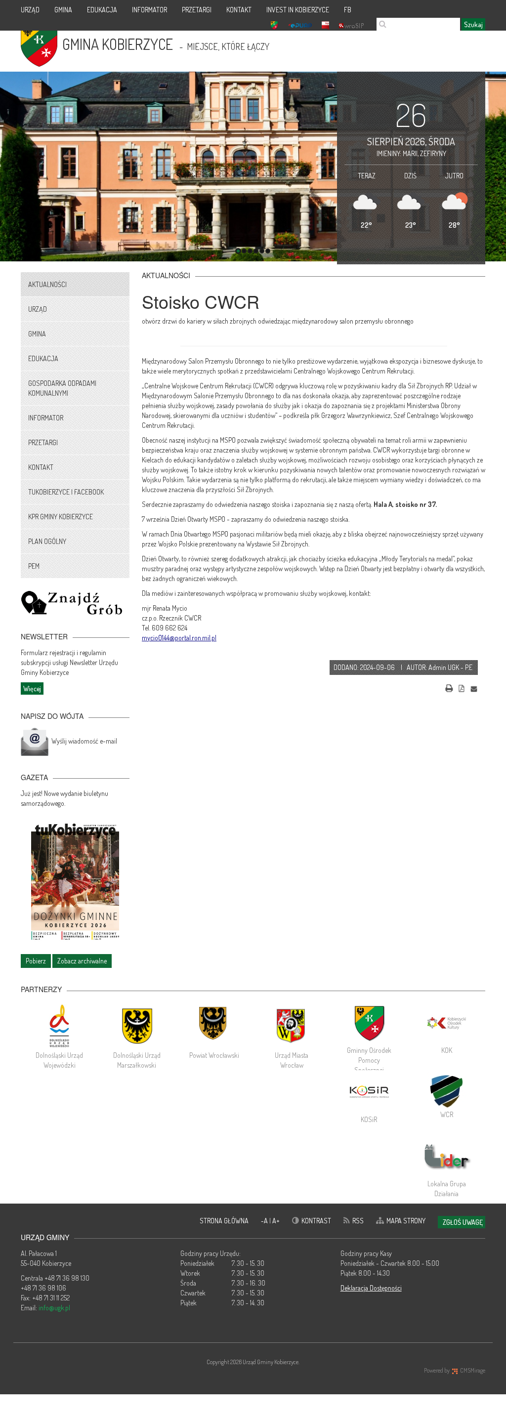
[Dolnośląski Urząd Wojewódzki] (59, 1025)
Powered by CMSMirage (454, 1370)
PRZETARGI (196, 9)
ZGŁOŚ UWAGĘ (463, 1222)
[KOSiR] (369, 1092)
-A (265, 1220)
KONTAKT (239, 9)
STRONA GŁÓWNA (224, 1220)
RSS (358, 1220)
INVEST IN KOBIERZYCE (297, 9)
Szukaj (473, 24)
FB (347, 9)
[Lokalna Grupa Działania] (446, 1156)
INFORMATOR (149, 9)
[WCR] (446, 1090)
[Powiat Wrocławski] (214, 1025)
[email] (474, 687)
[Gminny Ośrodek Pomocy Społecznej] (369, 1023)
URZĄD (30, 9)
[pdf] (461, 687)
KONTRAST (316, 1220)
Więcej (32, 688)
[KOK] (446, 1023)
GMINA (63, 9)
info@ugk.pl (54, 1307)
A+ (276, 1220)
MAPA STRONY (405, 1220)
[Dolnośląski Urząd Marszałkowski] (137, 1025)
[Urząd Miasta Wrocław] (291, 1025)
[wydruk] (449, 687)
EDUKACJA (102, 9)
